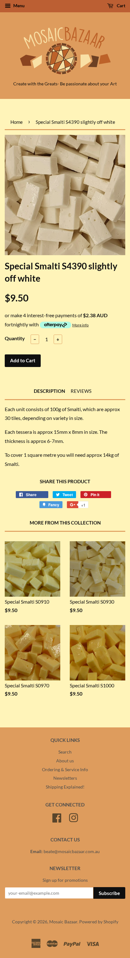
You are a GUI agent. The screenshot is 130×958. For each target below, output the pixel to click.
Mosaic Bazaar (63, 921)
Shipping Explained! (65, 786)
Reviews (81, 391)
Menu (18, 5)
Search (65, 751)
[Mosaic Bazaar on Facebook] (57, 817)
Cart (120, 5)
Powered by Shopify (98, 921)
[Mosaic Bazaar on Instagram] (73, 817)
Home (16, 122)
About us (65, 760)
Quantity (15, 338)
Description (49, 391)
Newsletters (65, 778)
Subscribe (109, 893)
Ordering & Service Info (65, 769)
